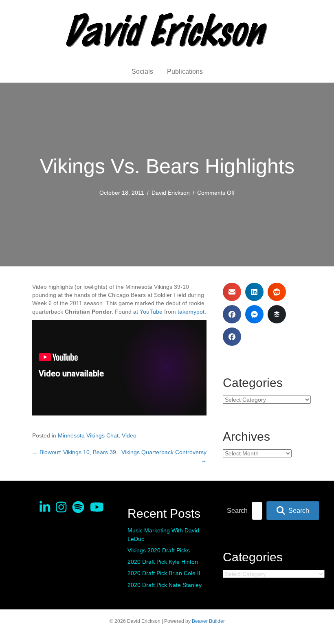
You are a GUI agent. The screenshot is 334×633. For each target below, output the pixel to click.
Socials (142, 71)
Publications (185, 71)
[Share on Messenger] (254, 314)
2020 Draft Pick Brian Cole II (163, 573)
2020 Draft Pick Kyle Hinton (162, 561)
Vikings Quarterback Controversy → (164, 456)
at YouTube (148, 311)
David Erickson (171, 192)
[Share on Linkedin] (254, 292)
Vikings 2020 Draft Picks (158, 550)
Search (237, 510)
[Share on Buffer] (277, 314)
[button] (292, 510)
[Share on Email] (232, 292)
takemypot (191, 311)
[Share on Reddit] (277, 292)
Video (129, 435)
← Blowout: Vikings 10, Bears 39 (74, 452)
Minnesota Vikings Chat (88, 435)
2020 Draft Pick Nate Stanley (164, 585)
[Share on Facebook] (232, 314)
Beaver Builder (208, 621)
